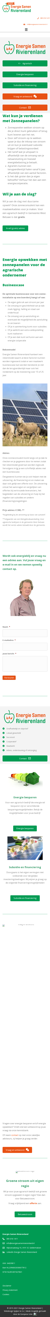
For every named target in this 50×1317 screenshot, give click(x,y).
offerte (33, 1203)
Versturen (9, 677)
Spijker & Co (19, 1311)
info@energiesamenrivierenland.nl (20, 1243)
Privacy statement (10, 1290)
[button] (25, 63)
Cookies (6, 1294)
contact (14, 1135)
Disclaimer (7, 1285)
